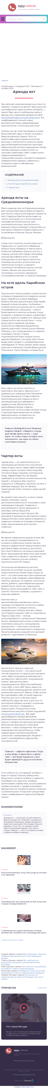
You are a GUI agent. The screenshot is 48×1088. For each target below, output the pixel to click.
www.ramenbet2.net (14, 714)
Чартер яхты (12, 187)
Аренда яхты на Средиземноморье (22, 180)
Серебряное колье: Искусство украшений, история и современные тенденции (23, 972)
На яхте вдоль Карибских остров (21, 184)
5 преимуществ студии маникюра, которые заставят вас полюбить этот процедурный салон (23, 932)
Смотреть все (42, 988)
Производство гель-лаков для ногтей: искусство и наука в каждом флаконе (23, 903)
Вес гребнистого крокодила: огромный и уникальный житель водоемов (20, 962)
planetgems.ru (27, 1087)
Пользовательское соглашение (24, 1061)
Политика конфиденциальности (24, 1075)
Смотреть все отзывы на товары (12, 940)
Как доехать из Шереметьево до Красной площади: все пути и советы (22, 977)
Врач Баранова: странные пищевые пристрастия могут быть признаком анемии (23, 956)
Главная (4, 80)
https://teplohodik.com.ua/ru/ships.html (20, 117)
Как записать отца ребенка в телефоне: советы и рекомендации (23, 968)
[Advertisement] (24, 48)
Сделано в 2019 (19, 1080)
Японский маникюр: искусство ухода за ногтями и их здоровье (24, 874)
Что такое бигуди (16, 1026)
